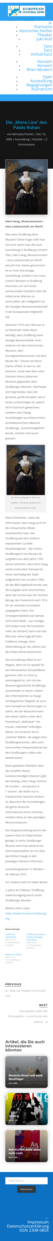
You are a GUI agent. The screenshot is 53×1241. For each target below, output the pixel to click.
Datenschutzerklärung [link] (28, 1226)
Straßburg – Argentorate (10, 935)
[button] (34, 57)
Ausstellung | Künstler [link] (29, 139)
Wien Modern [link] (39, 69)
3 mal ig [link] (14, 1116)
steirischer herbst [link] (35, 30)
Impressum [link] (38, 1222)
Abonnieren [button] (27, 1189)
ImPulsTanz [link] (41, 54)
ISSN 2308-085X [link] (34, 1230)
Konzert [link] (45, 61)
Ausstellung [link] (41, 81)
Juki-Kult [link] (44, 39)
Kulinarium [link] (41, 89)
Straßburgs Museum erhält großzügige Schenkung (35, 937)
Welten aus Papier (13, 954)
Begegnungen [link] (39, 85)
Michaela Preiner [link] (22, 134)
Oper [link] (47, 76)
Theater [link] (44, 34)
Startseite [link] (43, 26)
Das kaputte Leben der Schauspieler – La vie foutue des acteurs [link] (28, 1016)
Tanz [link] (47, 46)
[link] (26, 15)
